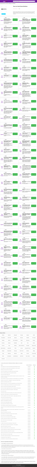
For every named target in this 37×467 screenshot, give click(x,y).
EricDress (14, 3)
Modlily (22, 340)
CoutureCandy (34, 353)
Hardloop (3, 340)
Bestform (28, 350)
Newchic (9, 340)
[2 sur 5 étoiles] (14, 8)
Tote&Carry (9, 353)
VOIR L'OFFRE (15, 19)
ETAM (15, 348)
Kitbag (21, 353)
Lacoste (22, 348)
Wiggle (34, 350)
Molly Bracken (34, 345)
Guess (9, 345)
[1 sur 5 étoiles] (13, 8)
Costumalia (3, 358)
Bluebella (28, 337)
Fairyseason (27, 340)
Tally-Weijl (27, 345)
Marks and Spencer (21, 345)
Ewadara (34, 340)
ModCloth (15, 353)
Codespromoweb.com (3, 3)
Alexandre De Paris (27, 348)
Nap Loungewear (15, 340)
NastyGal (34, 348)
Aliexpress (21, 337)
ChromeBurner (3, 337)
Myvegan (15, 337)
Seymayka (15, 350)
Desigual (3, 350)
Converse (3, 345)
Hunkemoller (9, 348)
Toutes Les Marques (8, 3)
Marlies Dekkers (3, 348)
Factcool (28, 353)
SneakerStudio (9, 350)
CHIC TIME (9, 337)
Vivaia (3, 353)
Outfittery (15, 345)
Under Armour (21, 350)
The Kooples (34, 337)
